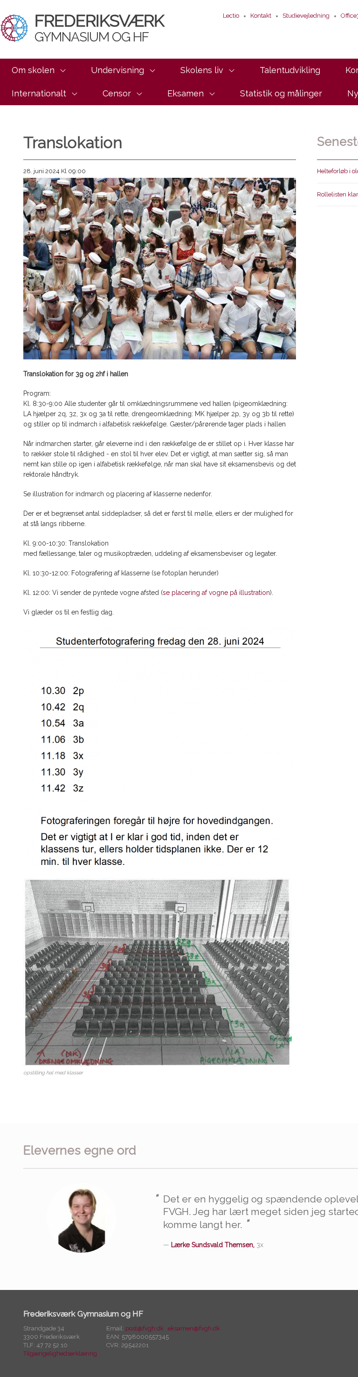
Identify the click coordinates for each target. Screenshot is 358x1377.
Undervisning (117, 70)
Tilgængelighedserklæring (60, 1353)
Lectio (231, 15)
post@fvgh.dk (144, 1328)
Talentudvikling (290, 70)
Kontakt (260, 15)
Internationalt (39, 93)
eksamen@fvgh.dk (194, 1328)
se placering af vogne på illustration (216, 592)
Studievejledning (306, 15)
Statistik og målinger (281, 93)
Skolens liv (201, 70)
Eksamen (185, 93)
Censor (117, 93)
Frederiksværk (99, 27)
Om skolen (33, 70)
